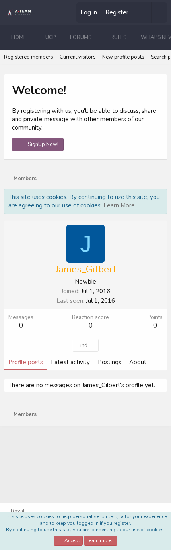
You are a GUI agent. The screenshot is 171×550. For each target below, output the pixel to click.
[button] (32, 37)
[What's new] (143, 12)
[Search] (159, 12)
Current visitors (78, 57)
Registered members (28, 57)
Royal (17, 511)
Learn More (119, 205)
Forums (80, 37)
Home (18, 37)
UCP (50, 37)
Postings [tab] (109, 362)
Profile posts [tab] (25, 362)
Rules (118, 37)
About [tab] (137, 362)
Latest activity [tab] (70, 362)
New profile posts (123, 57)
